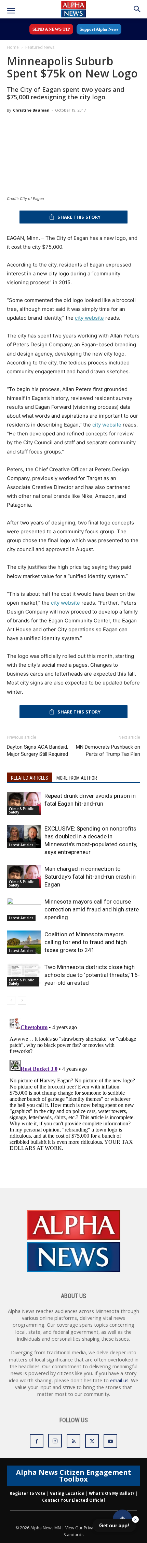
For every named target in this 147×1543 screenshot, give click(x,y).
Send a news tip (51, 29)
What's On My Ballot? (111, 1493)
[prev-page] (11, 1000)
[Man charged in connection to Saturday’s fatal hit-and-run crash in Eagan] (24, 877)
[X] (92, 1441)
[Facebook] (36, 1441)
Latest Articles (21, 844)
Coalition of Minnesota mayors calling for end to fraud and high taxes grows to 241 (85, 942)
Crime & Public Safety (21, 810)
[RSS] (73, 1441)
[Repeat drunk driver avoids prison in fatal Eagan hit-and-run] (24, 804)
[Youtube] (110, 1441)
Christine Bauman (31, 110)
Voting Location (67, 1493)
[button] (11, 11)
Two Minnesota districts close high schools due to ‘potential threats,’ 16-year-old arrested (92, 975)
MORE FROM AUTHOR (76, 778)
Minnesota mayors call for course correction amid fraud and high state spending (91, 909)
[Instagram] (55, 1440)
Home (13, 47)
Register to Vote (27, 1493)
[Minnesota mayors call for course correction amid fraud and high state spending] (24, 909)
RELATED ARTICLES (29, 778)
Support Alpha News (99, 29)
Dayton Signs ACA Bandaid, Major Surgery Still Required (37, 750)
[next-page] (22, 1000)
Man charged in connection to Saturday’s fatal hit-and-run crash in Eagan (90, 876)
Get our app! (114, 1525)
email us (119, 1380)
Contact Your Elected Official (73, 1500)
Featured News (39, 47)
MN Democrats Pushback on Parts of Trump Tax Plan (108, 750)
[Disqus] (73, 1100)
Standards (73, 1535)
